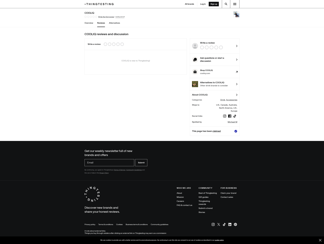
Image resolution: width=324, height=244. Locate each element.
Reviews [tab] (101, 23)
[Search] (226, 4)
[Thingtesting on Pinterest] (235, 225)
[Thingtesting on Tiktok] (224, 225)
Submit (141, 162)
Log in (203, 4)
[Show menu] (234, 4)
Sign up (213, 4)
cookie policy (219, 240)
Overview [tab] (89, 23)
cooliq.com (119, 17)
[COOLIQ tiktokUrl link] (234, 116)
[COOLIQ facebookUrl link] (229, 116)
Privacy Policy (104, 173)
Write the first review (106, 17)
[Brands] (100, 4)
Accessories (231, 100)
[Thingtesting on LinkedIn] (229, 225)
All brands (189, 4)
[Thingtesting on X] (218, 225)
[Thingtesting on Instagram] (213, 225)
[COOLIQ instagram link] (224, 116)
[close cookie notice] (320, 240)
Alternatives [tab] (114, 23)
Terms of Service (119, 170)
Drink (222, 100)
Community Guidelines (134, 170)
